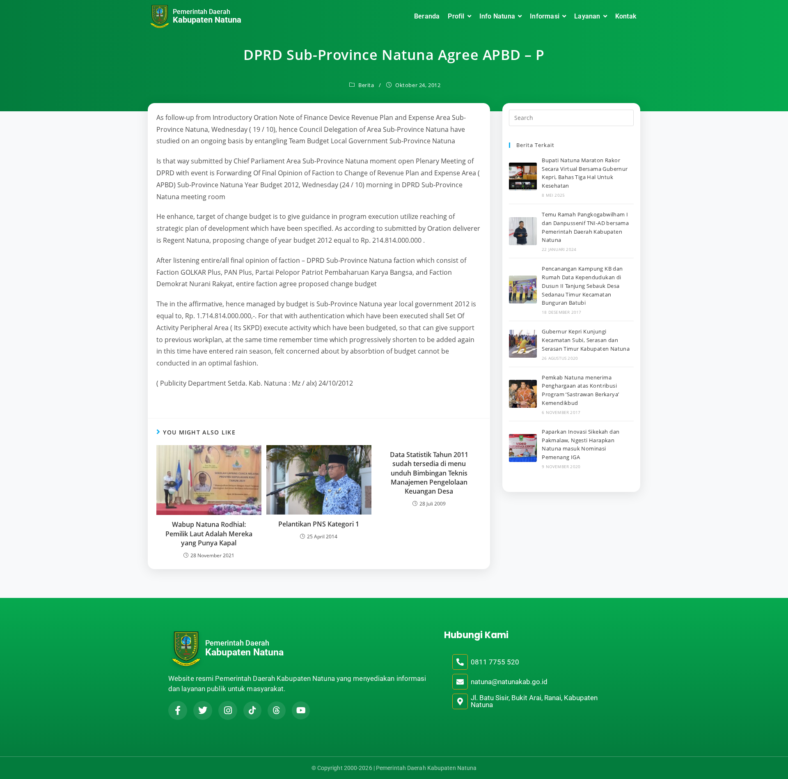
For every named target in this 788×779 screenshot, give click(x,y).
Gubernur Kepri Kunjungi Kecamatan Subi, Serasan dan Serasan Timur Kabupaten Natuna (586, 340)
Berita (366, 85)
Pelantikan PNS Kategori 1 (318, 524)
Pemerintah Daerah (201, 12)
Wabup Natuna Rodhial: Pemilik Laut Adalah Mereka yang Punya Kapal (208, 533)
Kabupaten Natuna (207, 20)
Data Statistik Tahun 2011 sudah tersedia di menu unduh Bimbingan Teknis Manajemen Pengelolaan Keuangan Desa (429, 473)
